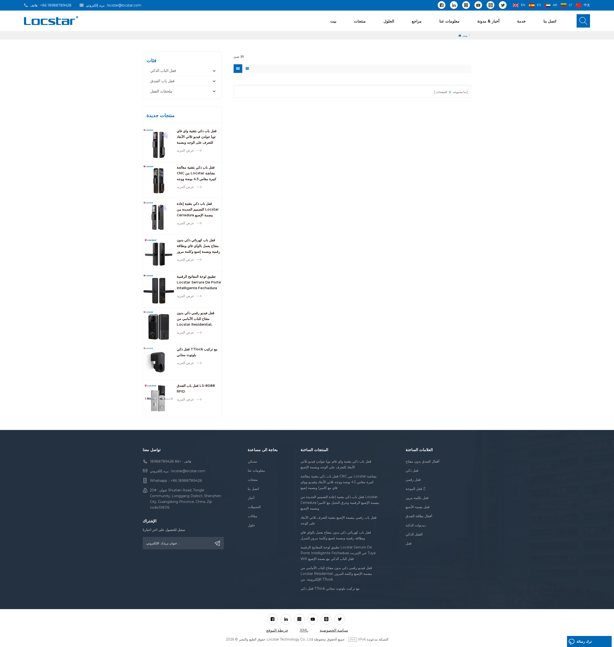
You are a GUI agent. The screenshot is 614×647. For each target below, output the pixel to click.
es (539, 5)
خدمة (521, 21)
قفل (409, 543)
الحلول (389, 21)
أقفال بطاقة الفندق (419, 516)
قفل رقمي (413, 479)
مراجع (417, 21)
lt (570, 5)
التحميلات (254, 507)
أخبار (251, 498)
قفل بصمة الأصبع (418, 507)
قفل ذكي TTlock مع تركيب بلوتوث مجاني (197, 352)
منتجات (360, 21)
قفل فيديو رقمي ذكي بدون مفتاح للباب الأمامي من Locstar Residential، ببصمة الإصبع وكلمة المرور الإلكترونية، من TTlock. (195, 319)
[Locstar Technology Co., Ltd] (51, 20)
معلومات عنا (449, 21)
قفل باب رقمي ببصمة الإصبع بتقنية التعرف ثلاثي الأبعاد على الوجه (339, 520)
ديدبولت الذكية (416, 525)
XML (304, 630)
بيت (333, 21)
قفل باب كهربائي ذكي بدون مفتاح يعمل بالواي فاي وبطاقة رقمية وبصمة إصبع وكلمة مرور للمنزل (198, 246)
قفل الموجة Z (415, 489)
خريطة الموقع (277, 630)
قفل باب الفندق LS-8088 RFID (196, 388)
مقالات (252, 516)
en (523, 5)
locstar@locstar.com (124, 5)
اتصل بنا (549, 21)
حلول (251, 525)
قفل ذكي (412, 470)
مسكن (252, 461)
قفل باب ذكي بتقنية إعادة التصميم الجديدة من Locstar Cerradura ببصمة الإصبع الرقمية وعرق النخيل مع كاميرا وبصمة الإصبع (198, 209)
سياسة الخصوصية (334, 630)
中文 (587, 5)
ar (555, 5)
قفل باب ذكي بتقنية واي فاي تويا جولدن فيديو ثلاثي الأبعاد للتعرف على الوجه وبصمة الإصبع (197, 137)
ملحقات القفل (161, 91)
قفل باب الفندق (162, 81)
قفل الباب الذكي (163, 70)
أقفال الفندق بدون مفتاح (422, 461)
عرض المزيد (185, 150)
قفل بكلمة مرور (417, 498)
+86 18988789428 (55, 5)
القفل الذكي (414, 534)
